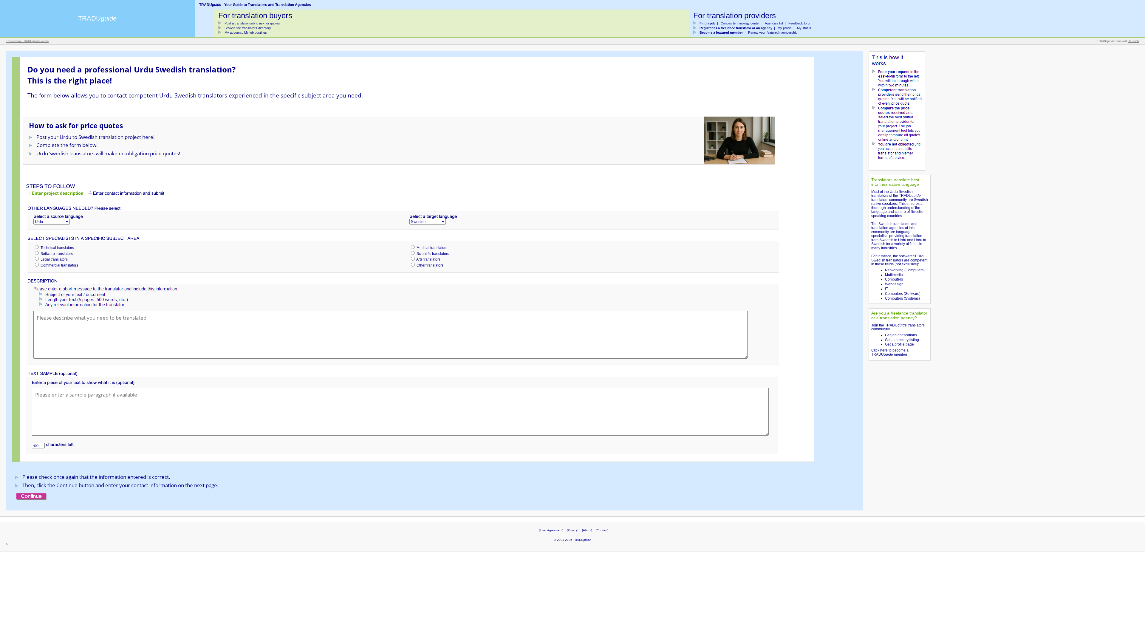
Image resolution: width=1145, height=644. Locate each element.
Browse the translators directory (248, 28)
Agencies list (774, 23)
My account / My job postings (246, 32)
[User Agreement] (551, 530)
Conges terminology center (740, 23)
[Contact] (602, 530)
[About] (587, 530)
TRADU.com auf (1118, 41)
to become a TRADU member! (890, 352)
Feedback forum (800, 23)
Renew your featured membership (772, 32)
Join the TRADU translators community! (898, 327)
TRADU (97, 18)
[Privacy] (572, 530)
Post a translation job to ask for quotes (252, 23)
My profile (785, 28)
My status (804, 28)
